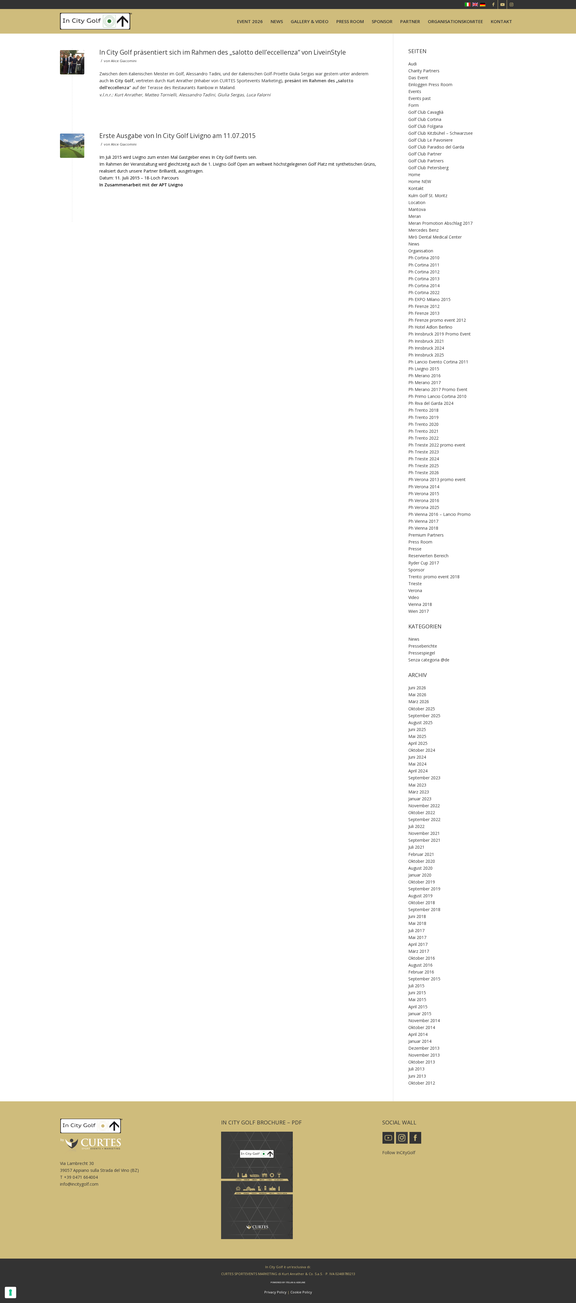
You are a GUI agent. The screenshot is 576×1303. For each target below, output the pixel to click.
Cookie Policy (301, 1292)
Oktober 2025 (421, 709)
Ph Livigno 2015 (423, 369)
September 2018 (424, 909)
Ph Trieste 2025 (423, 465)
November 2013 (424, 1055)
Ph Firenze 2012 (424, 306)
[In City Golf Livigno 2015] (72, 146)
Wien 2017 (418, 611)
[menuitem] (250, 21)
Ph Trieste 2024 (423, 459)
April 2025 (418, 743)
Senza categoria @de (428, 660)
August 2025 (420, 722)
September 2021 (424, 840)
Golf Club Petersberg (428, 167)
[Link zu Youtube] (502, 4)
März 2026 (418, 701)
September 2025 (424, 715)
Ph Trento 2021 (423, 431)
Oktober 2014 (421, 1027)
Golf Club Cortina (424, 119)
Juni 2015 (417, 992)
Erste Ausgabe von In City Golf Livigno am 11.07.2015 (177, 135)
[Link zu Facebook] (493, 4)
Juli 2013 (416, 1069)
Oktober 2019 (421, 882)
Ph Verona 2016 (423, 500)
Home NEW (419, 181)
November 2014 (424, 1020)
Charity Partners (424, 71)
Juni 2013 (417, 1076)
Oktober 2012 (421, 1083)
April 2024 (418, 771)
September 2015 (424, 979)
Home (414, 174)
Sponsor (416, 570)
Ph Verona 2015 (423, 493)
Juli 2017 (416, 930)
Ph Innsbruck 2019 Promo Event (439, 334)
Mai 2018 (417, 923)
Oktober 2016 (421, 958)
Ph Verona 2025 (423, 507)
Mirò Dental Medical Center (435, 237)
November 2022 (424, 805)
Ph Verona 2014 (423, 486)
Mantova (417, 209)
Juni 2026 (417, 688)
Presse (415, 549)
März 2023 (418, 792)
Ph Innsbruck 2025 (426, 355)
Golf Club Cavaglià (425, 112)
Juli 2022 (416, 826)
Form (413, 105)
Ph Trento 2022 (423, 438)
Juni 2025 (417, 729)
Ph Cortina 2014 (424, 285)
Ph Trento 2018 (423, 410)
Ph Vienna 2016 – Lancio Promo (439, 514)
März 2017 (418, 951)
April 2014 (418, 1034)
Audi (412, 64)
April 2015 (418, 1007)
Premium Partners (426, 535)
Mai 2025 (417, 736)
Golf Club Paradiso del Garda (436, 147)
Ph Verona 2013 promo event (437, 479)
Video (413, 597)
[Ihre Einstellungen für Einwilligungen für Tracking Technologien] (10, 1292)
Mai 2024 (417, 764)
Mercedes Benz (423, 230)
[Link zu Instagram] (511, 4)
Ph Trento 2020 (423, 424)
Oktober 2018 (421, 902)
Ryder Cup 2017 (423, 563)
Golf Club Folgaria (425, 126)
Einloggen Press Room (430, 84)
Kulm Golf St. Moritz (427, 195)
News (413, 244)
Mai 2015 (417, 999)
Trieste (415, 583)
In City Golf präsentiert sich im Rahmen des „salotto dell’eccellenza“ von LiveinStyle (222, 52)
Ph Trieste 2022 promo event (436, 445)
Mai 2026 (417, 694)
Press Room (420, 542)
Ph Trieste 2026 (423, 472)
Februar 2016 (421, 972)
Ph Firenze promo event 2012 (437, 320)
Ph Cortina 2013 (424, 278)
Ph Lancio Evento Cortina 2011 (438, 362)
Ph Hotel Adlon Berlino (430, 327)
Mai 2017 (417, 937)
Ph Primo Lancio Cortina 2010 (437, 396)
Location (416, 202)
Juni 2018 (417, 916)
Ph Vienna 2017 (423, 521)
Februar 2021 (421, 854)
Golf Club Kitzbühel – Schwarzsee (440, 133)
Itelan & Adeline (295, 1282)
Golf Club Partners (426, 161)
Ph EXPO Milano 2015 (429, 299)
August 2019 (420, 895)
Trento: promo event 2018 (434, 576)
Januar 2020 (419, 875)
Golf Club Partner (425, 154)
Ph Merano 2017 (424, 382)
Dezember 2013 (424, 1048)
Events (414, 91)
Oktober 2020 (421, 861)
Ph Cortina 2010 (424, 257)
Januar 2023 (419, 799)
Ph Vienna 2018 (423, 528)
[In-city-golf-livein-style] (72, 62)
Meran (414, 216)
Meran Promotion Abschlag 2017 (440, 223)
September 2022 (424, 819)
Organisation (420, 251)
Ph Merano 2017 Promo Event (437, 389)
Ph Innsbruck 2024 (426, 348)
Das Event (418, 77)
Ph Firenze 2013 (424, 313)
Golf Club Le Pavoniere (430, 140)
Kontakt (416, 188)
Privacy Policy (275, 1292)
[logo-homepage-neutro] (96, 21)
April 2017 (418, 944)
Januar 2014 (419, 1041)
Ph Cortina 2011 (424, 265)
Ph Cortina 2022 (424, 292)
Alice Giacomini (123, 61)
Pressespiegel (421, 653)
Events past (419, 98)
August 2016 (420, 965)
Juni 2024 (417, 757)
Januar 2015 (419, 1013)
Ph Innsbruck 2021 (426, 341)
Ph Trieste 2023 (423, 452)
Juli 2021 (416, 847)
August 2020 (420, 868)
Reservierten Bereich (428, 555)
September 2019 (424, 889)
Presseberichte (422, 646)
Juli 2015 (416, 986)
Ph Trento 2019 (423, 417)
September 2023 (424, 778)
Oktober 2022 (421, 812)
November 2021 (424, 833)
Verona (415, 590)
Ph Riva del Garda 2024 (430, 403)
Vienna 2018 (420, 604)
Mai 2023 (417, 785)
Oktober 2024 (421, 750)
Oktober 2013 (421, 1062)
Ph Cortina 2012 (424, 272)
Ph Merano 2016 (424, 375)
